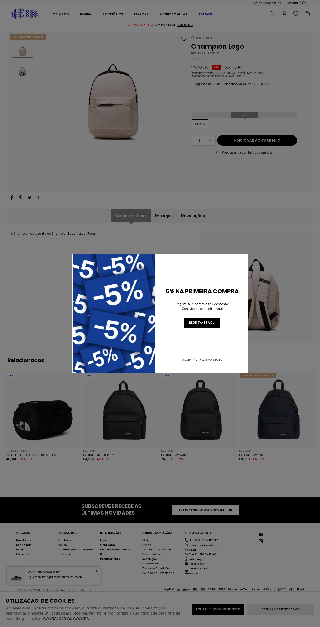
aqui (219, 308)
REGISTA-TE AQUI (202, 322)
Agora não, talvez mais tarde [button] (202, 359)
